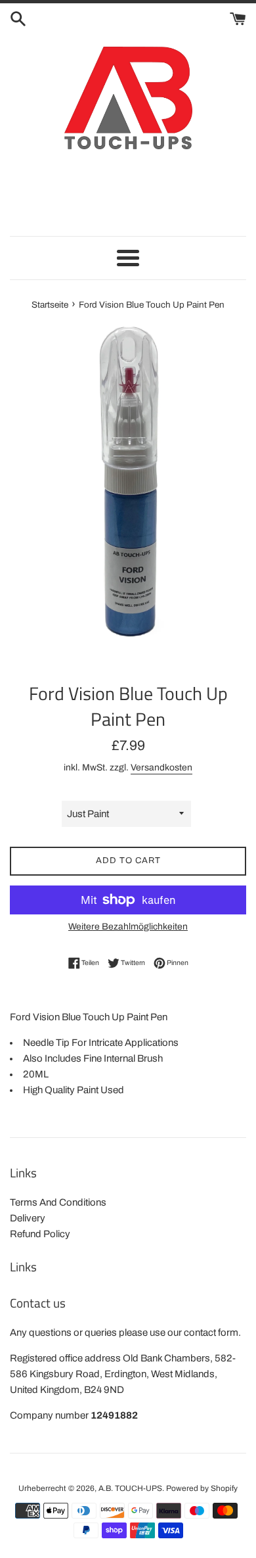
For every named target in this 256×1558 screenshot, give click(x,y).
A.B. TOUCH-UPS (130, 1488)
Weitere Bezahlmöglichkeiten (128, 927)
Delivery (27, 1218)
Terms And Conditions (58, 1202)
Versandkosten (161, 767)
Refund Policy (40, 1234)
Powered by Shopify (202, 1488)
